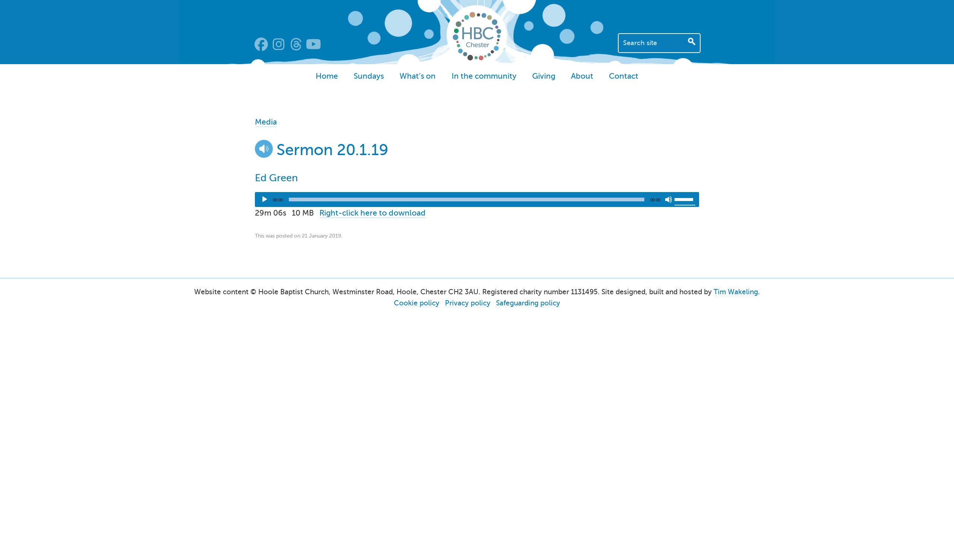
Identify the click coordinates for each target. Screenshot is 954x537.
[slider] (685, 198)
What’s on (417, 76)
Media (266, 121)
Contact (623, 76)
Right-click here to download (372, 212)
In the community (484, 76)
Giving (543, 76)
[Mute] (668, 199)
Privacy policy (467, 303)
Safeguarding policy (528, 303)
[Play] (264, 199)
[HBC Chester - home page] (477, 57)
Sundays (369, 76)
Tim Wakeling (736, 292)
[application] (477, 199)
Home (327, 76)
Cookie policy (416, 303)
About (582, 76)
